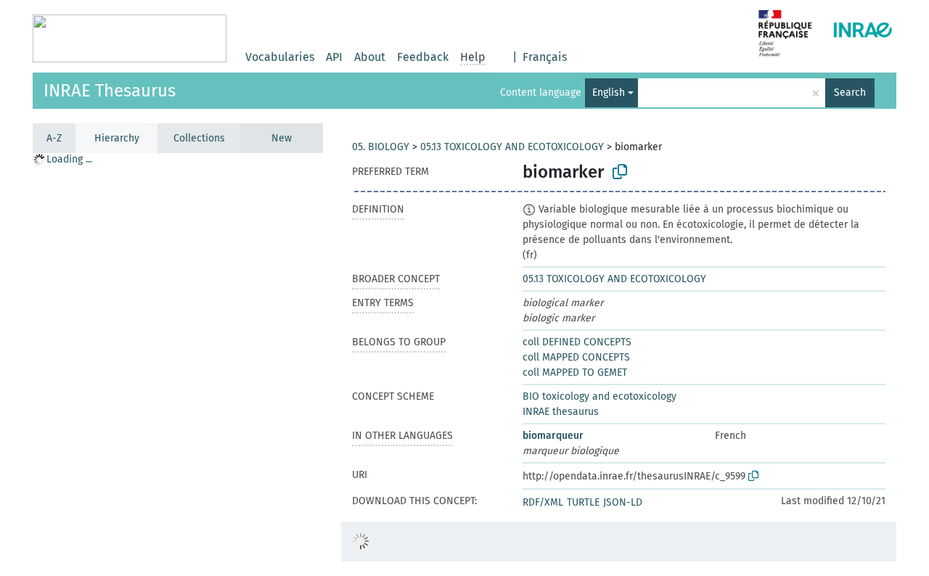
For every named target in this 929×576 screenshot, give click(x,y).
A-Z (54, 138)
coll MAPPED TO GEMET (575, 372)
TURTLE (583, 502)
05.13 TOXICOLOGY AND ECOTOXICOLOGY (512, 147)
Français (545, 57)
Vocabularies (279, 57)
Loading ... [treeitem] (69, 159)
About (369, 57)
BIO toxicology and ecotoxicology (599, 396)
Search (850, 92)
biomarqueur (553, 435)
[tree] (178, 364)
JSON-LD (622, 502)
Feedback (423, 57)
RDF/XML (543, 502)
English (608, 92)
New (281, 138)
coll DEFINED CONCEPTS (577, 342)
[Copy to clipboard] (620, 172)
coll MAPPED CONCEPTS (576, 357)
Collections (199, 138)
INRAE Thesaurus (110, 91)
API (334, 57)
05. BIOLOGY (380, 147)
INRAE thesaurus (561, 412)
